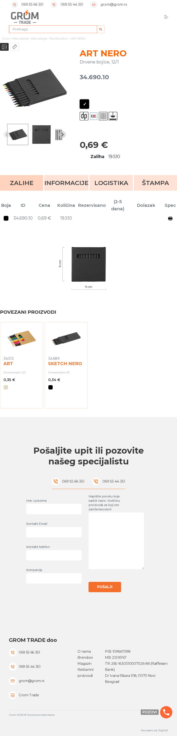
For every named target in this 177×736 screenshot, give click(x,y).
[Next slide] (62, 134)
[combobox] (53, 29)
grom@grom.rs (114, 4)
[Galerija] (4, 47)
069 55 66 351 (32, 4)
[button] (17, 134)
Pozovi (149, 712)
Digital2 (163, 730)
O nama (84, 651)
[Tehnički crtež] (14, 47)
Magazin (84, 664)
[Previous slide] (6, 134)
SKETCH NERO (65, 363)
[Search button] (100, 29)
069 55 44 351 (72, 4)
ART (8, 363)
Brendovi (85, 657)
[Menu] (166, 17)
